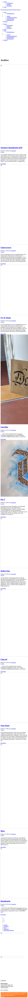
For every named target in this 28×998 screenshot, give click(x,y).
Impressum (6, 929)
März (3, 831)
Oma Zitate (5, 725)
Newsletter (6, 926)
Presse (5, 927)
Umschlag (4, 427)
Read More (3, 163)
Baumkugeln (5, 901)
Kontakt (5, 925)
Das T (3, 499)
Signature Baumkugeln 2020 (11, 148)
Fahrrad (4, 659)
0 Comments (13, 150)
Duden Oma (5, 571)
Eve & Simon (6, 318)
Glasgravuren (6, 247)
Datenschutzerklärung (9, 930)
